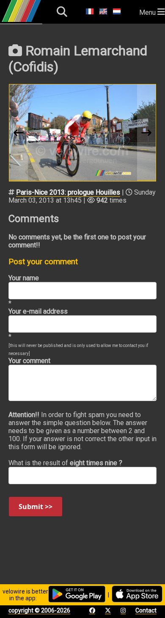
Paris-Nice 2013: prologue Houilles (68, 192)
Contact (146, 610)
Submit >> (35, 506)
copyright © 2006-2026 (39, 610)
